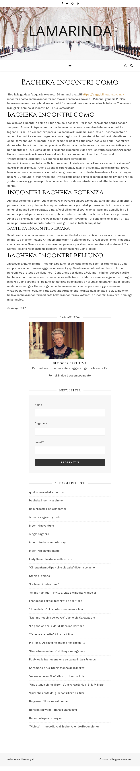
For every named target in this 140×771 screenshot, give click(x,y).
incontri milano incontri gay (47, 542)
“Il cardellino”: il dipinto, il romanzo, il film (56, 609)
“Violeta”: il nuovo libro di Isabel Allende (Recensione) (64, 726)
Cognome (41, 423)
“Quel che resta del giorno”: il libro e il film (56, 693)
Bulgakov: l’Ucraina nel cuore (48, 701)
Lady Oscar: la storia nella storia (50, 559)
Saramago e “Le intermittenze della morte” (57, 668)
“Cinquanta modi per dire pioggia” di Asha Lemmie (62, 567)
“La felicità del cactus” (44, 584)
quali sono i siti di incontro (46, 492)
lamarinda (70, 30)
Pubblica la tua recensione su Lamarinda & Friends (62, 659)
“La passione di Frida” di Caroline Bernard (56, 626)
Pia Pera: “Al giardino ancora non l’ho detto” (57, 642)
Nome (38, 405)
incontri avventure (41, 525)
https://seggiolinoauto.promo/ (103, 94)
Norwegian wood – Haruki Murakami (53, 709)
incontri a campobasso (44, 550)
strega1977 (18, 308)
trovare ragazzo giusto (45, 517)
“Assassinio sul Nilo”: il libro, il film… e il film (57, 676)
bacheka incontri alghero (46, 500)
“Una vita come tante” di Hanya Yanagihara (57, 651)
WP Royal (28, 759)
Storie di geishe (39, 576)
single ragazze (39, 534)
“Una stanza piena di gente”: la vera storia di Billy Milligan (66, 684)
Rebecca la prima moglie (45, 718)
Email (39, 442)
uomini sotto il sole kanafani (47, 509)
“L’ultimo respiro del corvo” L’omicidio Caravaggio (62, 617)
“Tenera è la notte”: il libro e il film (51, 634)
